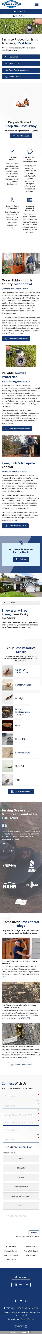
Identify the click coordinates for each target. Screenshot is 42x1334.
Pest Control (13, 57)
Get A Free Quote (23, 136)
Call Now (23, 559)
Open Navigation (36, 4)
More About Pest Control (18, 339)
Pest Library (23, 1285)
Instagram (26, 1300)
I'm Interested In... (9, 1153)
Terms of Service (27, 1319)
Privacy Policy (13, 1319)
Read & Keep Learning (23, 1065)
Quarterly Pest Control (24, 298)
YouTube (21, 1300)
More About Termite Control (19, 429)
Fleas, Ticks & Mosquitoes (19, 70)
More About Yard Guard (17, 526)
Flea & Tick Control (31, 1251)
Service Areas (11, 1260)
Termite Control (14, 64)
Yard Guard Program (15, 513)
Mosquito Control (10, 1251)
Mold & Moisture (15, 77)
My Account (23, 1277)
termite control (19, 413)
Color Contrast (29, 1332)
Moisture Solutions (11, 1255)
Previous (5, 26)
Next (36, 26)
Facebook (15, 1300)
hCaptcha (35, 1236)
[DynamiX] (21, 1326)
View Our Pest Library (23, 792)
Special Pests (31, 1255)
